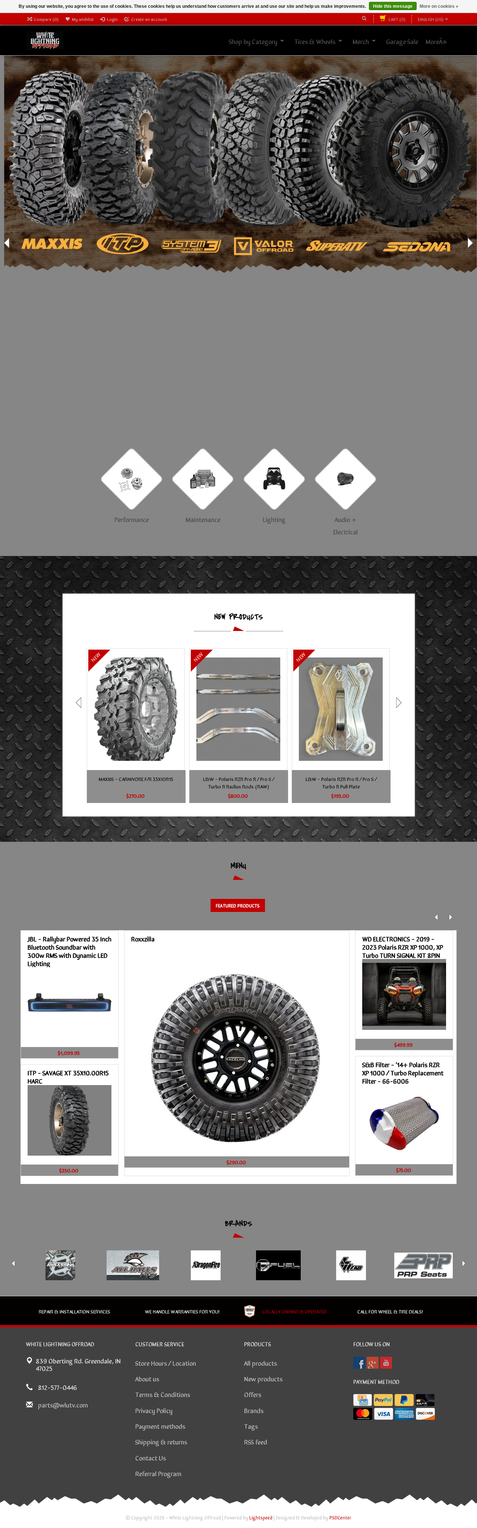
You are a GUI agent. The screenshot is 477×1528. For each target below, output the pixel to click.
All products (260, 1363)
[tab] (237, 905)
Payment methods (160, 1426)
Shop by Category (261, 41)
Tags (251, 1426)
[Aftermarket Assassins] (60, 1265)
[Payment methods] (362, 1400)
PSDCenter (340, 1517)
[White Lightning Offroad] (44, 39)
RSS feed (255, 1441)
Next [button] (469, 243)
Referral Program (158, 1473)
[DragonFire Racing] (205, 1265)
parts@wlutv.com (63, 1404)
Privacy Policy (154, 1410)
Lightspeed (260, 1517)
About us (147, 1378)
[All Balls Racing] (133, 1265)
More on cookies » (439, 6)
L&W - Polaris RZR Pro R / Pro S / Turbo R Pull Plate (341, 782)
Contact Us (150, 1457)
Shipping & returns (161, 1441)
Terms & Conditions (162, 1394)
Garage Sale (410, 41)
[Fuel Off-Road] (278, 1265)
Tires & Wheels (323, 41)
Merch (369, 41)
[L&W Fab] (351, 1265)
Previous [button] (7, 243)
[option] (238, 243)
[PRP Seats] (424, 1265)
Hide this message (393, 6)
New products (263, 1378)
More (440, 41)
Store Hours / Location (165, 1363)
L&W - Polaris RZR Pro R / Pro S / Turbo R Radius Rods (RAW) (238, 782)
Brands (253, 1410)
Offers (252, 1394)
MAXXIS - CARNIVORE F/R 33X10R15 (136, 778)
